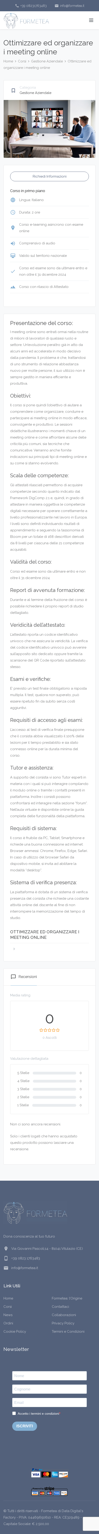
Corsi (22, 61)
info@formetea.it (69, 6)
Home (8, 61)
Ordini (8, 1323)
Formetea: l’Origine (67, 1298)
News (7, 1315)
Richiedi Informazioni (50, 176)
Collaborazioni (64, 1315)
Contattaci (60, 1307)
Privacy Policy (63, 1323)
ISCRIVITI (24, 1426)
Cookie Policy (14, 1331)
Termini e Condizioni (68, 1331)
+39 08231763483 (31, 6)
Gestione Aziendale (47, 61)
